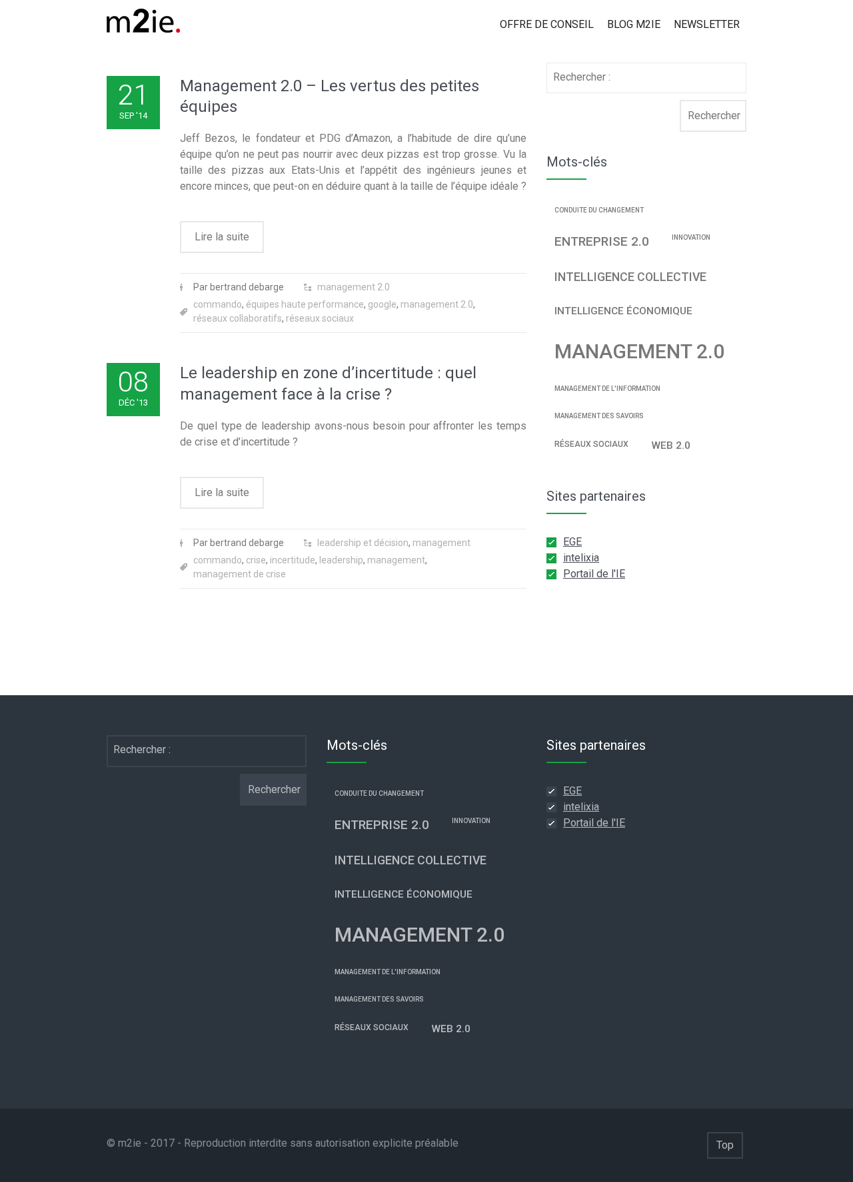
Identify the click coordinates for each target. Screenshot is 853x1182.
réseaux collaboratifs (237, 318)
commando (217, 304)
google (382, 304)
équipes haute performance (305, 304)
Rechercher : (581, 77)
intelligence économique (623, 311)
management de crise (239, 574)
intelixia (581, 557)
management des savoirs (599, 416)
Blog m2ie (633, 24)
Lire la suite (222, 236)
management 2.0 (353, 287)
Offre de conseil (547, 24)
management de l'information (607, 388)
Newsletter (707, 24)
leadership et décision (363, 542)
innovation (691, 237)
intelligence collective (630, 277)
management (441, 542)
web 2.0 (670, 445)
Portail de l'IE (594, 573)
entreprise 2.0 (601, 241)
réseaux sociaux (320, 318)
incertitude (292, 560)
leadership (341, 560)
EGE (572, 541)
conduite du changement (599, 210)
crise (256, 560)
